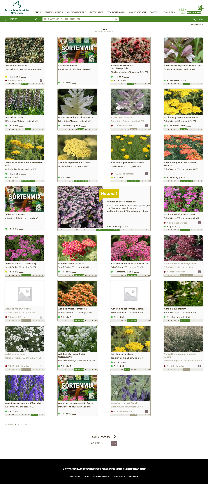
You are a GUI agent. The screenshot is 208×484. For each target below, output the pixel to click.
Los (114, 443)
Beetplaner (96, 12)
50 (19, 424)
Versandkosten (101, 476)
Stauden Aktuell (54, 12)
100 (22, 424)
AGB (87, 476)
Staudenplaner (116, 12)
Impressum (74, 476)
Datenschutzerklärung (126, 476)
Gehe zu (95, 443)
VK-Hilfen (169, 12)
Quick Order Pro (76, 12)
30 (15, 424)
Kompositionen (137, 12)
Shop (38, 12)
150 (26, 424)
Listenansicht (197, 24)
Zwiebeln (155, 12)
